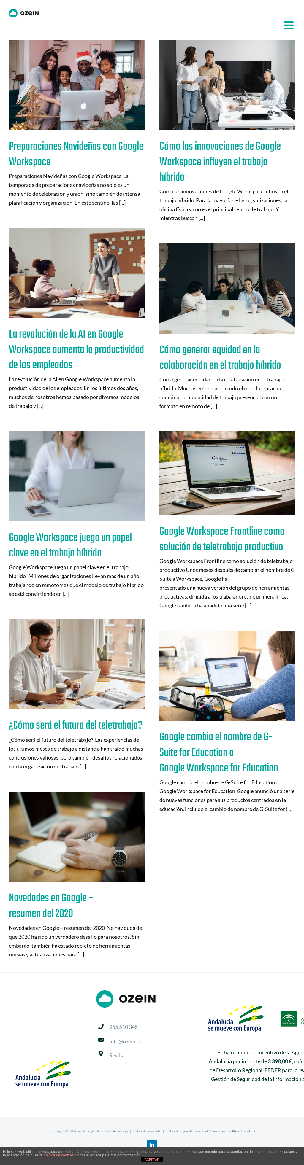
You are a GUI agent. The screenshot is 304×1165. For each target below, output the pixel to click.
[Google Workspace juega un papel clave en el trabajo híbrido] (77, 476)
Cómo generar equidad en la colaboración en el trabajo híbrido (218, 288)
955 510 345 (123, 1027)
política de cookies (59, 1155)
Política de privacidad (147, 1131)
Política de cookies (241, 1131)
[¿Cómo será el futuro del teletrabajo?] (77, 664)
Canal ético (218, 1131)
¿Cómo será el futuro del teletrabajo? (67, 664)
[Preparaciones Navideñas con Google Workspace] (77, 85)
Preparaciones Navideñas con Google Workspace (67, 85)
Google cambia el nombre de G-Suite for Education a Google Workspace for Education (218, 676)
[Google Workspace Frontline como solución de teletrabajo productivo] (227, 473)
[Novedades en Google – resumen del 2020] (77, 837)
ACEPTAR (152, 1159)
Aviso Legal (121, 1131)
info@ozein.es (125, 1041)
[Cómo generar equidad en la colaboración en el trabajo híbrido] (227, 288)
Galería (86, 85)
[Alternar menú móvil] (289, 25)
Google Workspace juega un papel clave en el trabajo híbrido (67, 476)
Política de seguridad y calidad (186, 1131)
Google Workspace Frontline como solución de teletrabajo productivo (218, 473)
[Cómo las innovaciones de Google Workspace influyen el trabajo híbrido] (227, 85)
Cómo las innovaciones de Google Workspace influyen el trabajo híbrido (218, 85)
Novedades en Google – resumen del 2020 (67, 837)
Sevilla (117, 1055)
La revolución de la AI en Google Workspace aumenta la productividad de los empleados (67, 273)
